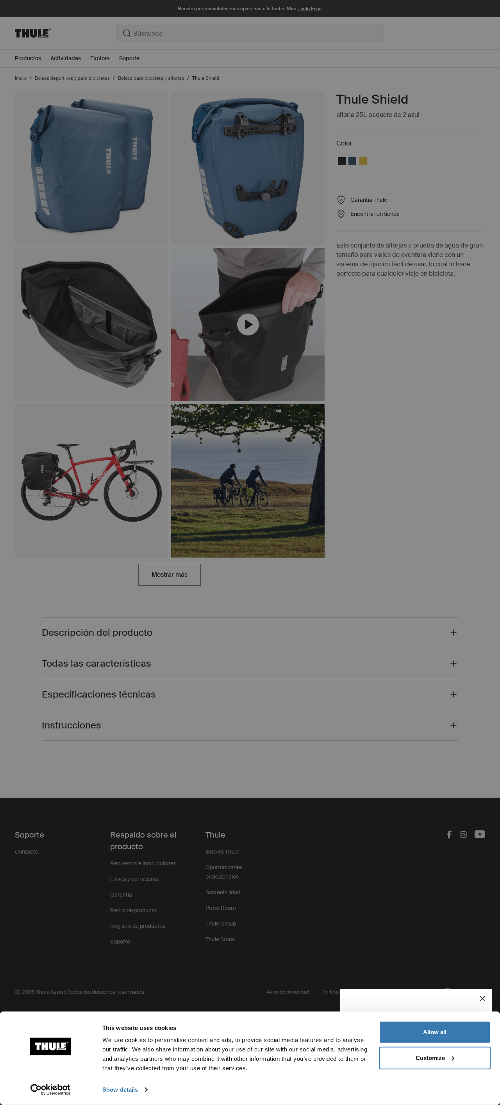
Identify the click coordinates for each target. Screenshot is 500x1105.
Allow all (434, 1032)
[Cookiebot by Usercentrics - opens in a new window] (50, 1090)
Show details (120, 1089)
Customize (430, 1057)
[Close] (482, 998)
